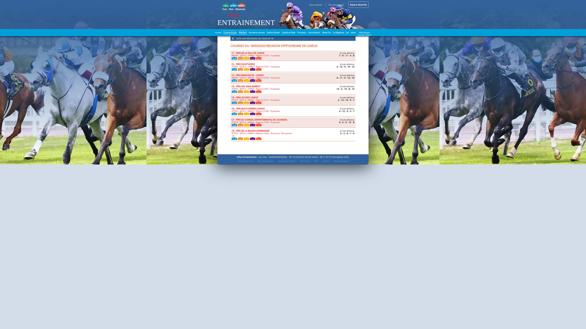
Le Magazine (338, 32)
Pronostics (301, 32)
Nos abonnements (265, 161)
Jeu (347, 32)
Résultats (243, 32)
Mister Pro (326, 32)
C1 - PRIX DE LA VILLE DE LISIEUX (248, 52)
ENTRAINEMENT (246, 23)
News (353, 32)
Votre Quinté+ (314, 32)
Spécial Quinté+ (273, 32)
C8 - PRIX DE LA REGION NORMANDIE (250, 130)
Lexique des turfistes (286, 161)
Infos (234, 15)
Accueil (218, 32)
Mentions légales (341, 161)
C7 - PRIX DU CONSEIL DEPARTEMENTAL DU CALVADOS (259, 119)
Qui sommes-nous (245, 161)
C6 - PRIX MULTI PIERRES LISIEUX (248, 108)
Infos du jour (364, 32)
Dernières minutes (257, 32)
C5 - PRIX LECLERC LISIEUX (245, 97)
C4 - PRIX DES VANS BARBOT (246, 86)
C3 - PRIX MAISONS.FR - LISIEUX (248, 75)
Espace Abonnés (358, 4)
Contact (326, 161)
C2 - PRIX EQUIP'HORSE (243, 64)
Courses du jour (230, 32)
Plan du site (305, 161)
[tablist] (293, 56)
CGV (316, 161)
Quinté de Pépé (288, 32)
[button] (293, 38)
